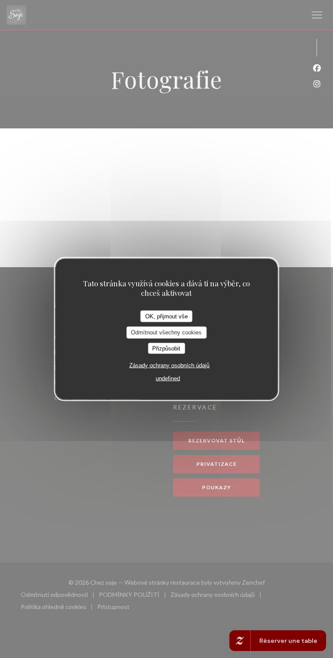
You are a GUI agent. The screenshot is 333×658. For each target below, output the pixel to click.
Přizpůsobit (166, 348)
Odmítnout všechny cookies (166, 332)
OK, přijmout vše (166, 316)
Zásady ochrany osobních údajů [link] (169, 365)
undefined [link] (168, 378)
